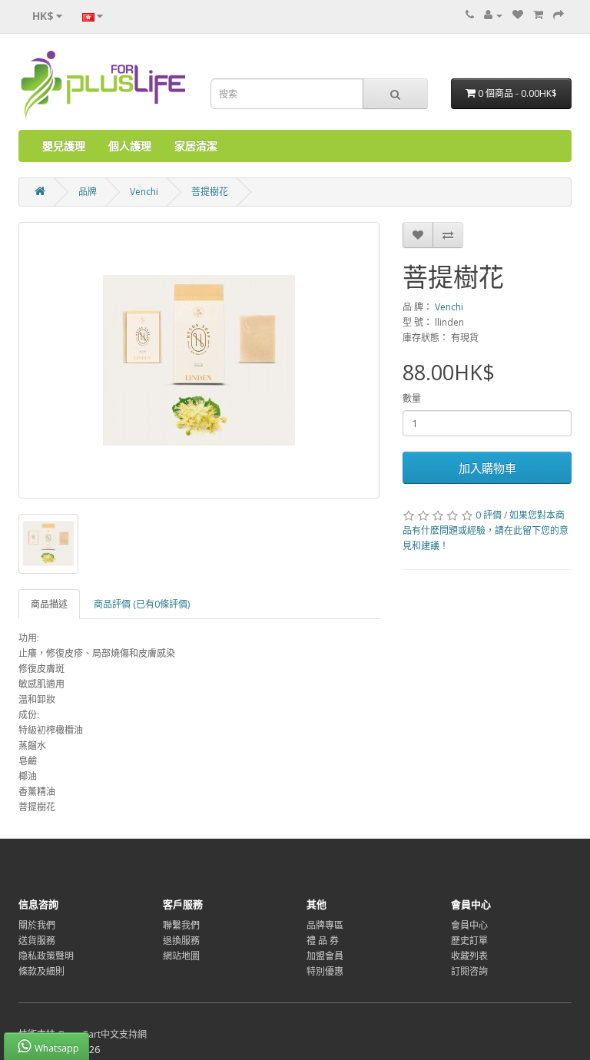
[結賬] (558, 15)
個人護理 (129, 145)
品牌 (87, 191)
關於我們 (36, 925)
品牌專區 (325, 925)
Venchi (144, 191)
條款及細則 (41, 971)
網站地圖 (181, 955)
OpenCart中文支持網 (102, 1034)
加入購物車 (487, 467)
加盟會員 (325, 955)
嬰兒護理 (63, 145)
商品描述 (49, 604)
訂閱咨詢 (469, 971)
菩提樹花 (209, 191)
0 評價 (489, 515)
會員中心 (469, 925)
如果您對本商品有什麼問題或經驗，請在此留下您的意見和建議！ (485, 530)
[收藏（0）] (517, 15)
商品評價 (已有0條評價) (142, 604)
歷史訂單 (469, 940)
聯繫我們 (181, 925)
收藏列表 (469, 955)
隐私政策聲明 (46, 955)
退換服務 (181, 940)
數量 (412, 398)
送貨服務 (36, 940)
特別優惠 (325, 971)
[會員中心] (493, 15)
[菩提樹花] (199, 360)
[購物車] (538, 15)
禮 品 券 (323, 940)
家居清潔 (195, 145)
